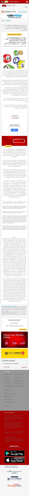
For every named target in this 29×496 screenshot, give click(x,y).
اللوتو (25, 25)
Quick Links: (7, 371)
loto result (15, 299)
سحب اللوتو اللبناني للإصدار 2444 (19, 269)
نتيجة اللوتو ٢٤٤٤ (22, 238)
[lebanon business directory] (14, 353)
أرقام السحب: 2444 (12, 252)
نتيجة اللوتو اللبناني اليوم (19, 272)
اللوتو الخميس (15, 244)
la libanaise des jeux (18, 293)
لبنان (21, 263)
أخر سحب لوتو (9, 244)
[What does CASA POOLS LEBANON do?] (14, 16)
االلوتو (17, 265)
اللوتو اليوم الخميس (9, 262)
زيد (6, 265)
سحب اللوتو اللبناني (8, 275)
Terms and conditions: (9, 412)
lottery (11, 281)
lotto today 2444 (15, 281)
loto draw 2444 (21, 299)
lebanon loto (6, 287)
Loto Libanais (20, 296)
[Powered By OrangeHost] (14, 487)
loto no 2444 (5, 278)
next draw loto (6, 293)
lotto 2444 (12, 295)
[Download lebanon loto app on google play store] (14, 456)
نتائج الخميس (13, 271)
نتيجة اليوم (14, 265)
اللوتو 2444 (23, 268)
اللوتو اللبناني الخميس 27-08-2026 (15, 255)
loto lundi (11, 287)
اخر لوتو (17, 238)
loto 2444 (5, 295)
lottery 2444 (8, 283)
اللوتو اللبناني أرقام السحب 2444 (9, 256)
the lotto (15, 290)
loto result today (17, 301)
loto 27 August (13, 289)
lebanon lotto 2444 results (19, 298)
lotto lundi (13, 283)
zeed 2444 (17, 292)
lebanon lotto (5, 299)
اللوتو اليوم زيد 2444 (7, 250)
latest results (8, 286)
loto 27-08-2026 (9, 298)
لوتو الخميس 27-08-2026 (10, 238)
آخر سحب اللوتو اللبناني (14, 259)
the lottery (24, 295)
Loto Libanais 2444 (20, 283)
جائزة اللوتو (8, 271)
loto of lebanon (22, 292)
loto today (24, 290)
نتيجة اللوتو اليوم (18, 249)
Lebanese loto (11, 278)
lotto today (22, 281)
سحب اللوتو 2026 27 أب (17, 275)
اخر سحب (7, 263)
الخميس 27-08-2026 (21, 258)
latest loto (10, 296)
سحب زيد (20, 244)
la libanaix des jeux (10, 292)
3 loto (25, 278)
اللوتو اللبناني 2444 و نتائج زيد (20, 241)
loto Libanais (10, 46)
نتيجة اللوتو (20, 274)
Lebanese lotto (12, 284)
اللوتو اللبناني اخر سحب (9, 241)
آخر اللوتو (15, 258)
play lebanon (16, 287)
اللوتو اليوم (17, 263)
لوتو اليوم (13, 250)
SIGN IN (14, 130)
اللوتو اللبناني (9, 266)
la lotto (4, 280)
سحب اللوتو (5, 268)
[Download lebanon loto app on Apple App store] (14, 462)
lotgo (9, 289)
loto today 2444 (20, 278)
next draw (21, 287)
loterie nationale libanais (8, 290)
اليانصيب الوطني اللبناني (14, 247)
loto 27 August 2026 (15, 286)
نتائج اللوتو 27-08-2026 (7, 240)
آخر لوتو (4, 266)
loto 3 (8, 295)
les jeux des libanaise (20, 289)
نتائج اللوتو (12, 246)
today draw (5, 296)
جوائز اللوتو (7, 247)
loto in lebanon (18, 280)
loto (15, 295)
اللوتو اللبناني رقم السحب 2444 (14, 268)
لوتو (22, 250)
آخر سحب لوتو (12, 263)
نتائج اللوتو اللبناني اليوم (19, 260)
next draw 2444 (18, 284)
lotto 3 (24, 293)
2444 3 (4, 292)
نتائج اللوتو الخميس (18, 246)
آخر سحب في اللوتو (10, 272)
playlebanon (18, 295)
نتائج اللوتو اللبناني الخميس (14, 243)
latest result (14, 296)
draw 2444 (19, 290)
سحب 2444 (14, 240)
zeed (25, 299)
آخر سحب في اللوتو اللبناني (11, 274)
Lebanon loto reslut (10, 280)
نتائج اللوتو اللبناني (19, 262)
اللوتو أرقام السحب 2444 (21, 252)
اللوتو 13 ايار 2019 (21, 240)
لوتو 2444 (13, 260)
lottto (25, 286)
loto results (10, 299)
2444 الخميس (10, 258)
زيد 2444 (8, 246)
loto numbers (11, 301)
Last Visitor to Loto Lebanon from (11, 467)
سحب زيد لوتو (19, 256)
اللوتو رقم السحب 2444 (10, 249)
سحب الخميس (18, 250)
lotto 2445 (12, 293)
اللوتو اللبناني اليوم (15, 266)
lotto (16, 278)
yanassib (22, 286)
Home (4, 25)
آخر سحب (10, 265)
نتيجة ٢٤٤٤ (7, 259)
